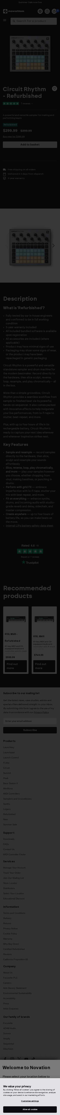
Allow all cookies (30, 1109)
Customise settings (30, 1101)
